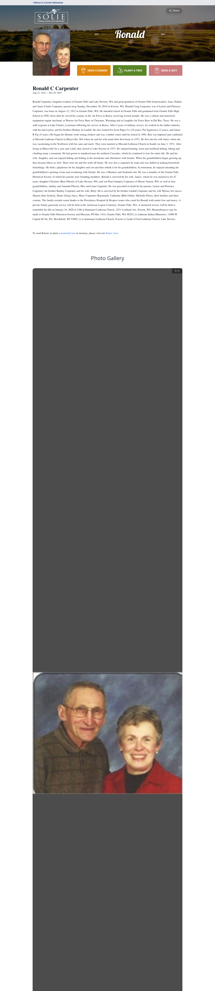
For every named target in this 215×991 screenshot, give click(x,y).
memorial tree (68, 233)
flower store (112, 233)
